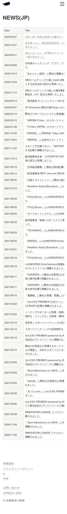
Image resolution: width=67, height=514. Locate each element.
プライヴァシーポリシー (18, 469)
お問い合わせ (11, 488)
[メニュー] (62, 4)
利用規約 (8, 463)
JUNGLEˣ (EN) (12, 493)
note (5, 478)
